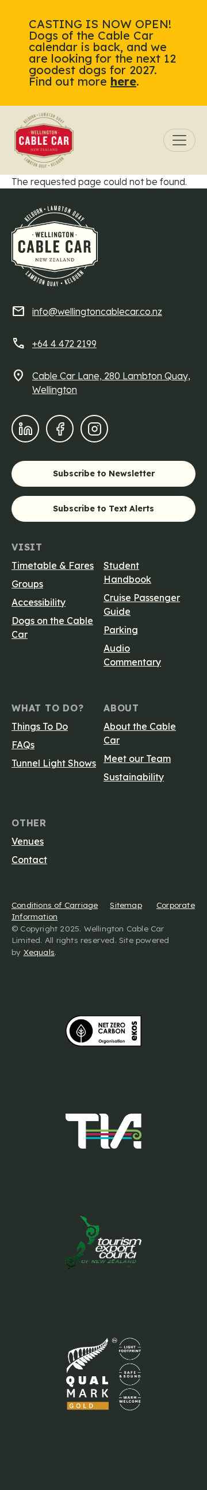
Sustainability (133, 777)
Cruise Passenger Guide (141, 604)
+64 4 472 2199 (64, 343)
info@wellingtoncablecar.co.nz (97, 311)
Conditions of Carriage (55, 905)
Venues (28, 841)
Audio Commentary (132, 655)
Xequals (39, 952)
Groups (27, 584)
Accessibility (39, 602)
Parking (120, 630)
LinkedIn (28, 428)
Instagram (97, 428)
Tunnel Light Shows (54, 763)
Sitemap (125, 905)
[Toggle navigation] (179, 140)
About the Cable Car (139, 733)
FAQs (23, 744)
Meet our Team (137, 758)
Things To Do (40, 726)
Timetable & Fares (53, 565)
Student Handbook (127, 572)
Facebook (63, 428)
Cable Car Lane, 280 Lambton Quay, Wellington (111, 382)
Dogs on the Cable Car (52, 627)
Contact (29, 859)
